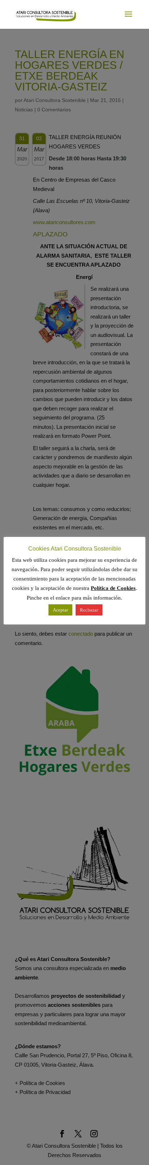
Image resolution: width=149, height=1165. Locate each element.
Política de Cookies (113, 588)
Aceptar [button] (60, 610)
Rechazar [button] (89, 610)
